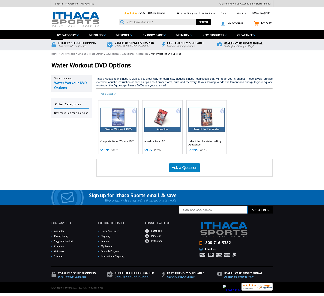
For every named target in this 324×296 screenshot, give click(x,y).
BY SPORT (123, 35)
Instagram (156, 241)
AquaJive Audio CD (154, 141)
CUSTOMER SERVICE (111, 223)
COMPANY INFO (61, 223)
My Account (71, 3)
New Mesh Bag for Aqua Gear (71, 113)
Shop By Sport (68, 53)
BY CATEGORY (66, 35)
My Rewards (87, 3)
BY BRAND (96, 35)
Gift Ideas (59, 251)
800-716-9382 (261, 13)
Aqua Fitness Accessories (135, 53)
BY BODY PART (153, 35)
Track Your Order (109, 231)
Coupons (59, 246)
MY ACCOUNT (235, 23)
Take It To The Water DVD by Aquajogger (204, 142)
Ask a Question (108, 93)
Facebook (156, 230)
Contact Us (226, 13)
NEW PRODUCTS (213, 35)
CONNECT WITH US (157, 223)
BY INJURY (182, 35)
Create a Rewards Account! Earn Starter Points (245, 3)
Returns (105, 241)
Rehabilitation (96, 53)
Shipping (105, 236)
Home (54, 53)
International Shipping (112, 256)
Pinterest (155, 236)
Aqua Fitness (112, 53)
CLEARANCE (245, 35)
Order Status (208, 13)
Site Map (58, 256)
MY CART (266, 23)
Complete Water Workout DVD (117, 141)
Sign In (59, 3)
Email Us (210, 249)
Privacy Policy (61, 236)
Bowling (82, 53)
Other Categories (68, 104)
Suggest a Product (63, 241)
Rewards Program (110, 251)
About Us (241, 13)
